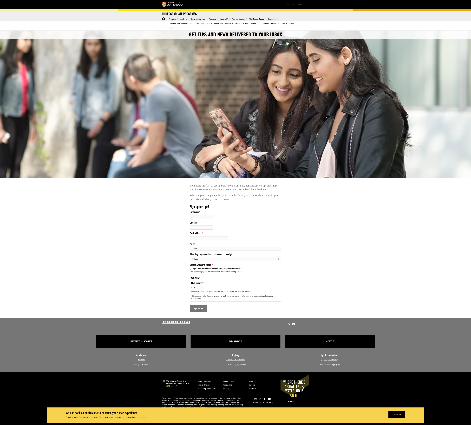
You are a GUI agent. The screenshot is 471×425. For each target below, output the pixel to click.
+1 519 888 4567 (171, 386)
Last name (194, 222)
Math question (197, 283)
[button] (289, 4)
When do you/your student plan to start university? (211, 254)
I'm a (192, 244)
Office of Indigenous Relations (195, 407)
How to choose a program (330, 364)
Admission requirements (235, 359)
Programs (141, 359)
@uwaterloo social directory (262, 402)
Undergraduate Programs (176, 322)
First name (194, 212)
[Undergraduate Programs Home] (163, 18)
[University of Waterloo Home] (172, 4)
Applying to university (329, 359)
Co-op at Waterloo (141, 364)
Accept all (397, 414)
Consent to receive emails (200, 264)
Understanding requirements (235, 364)
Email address (196, 233)
